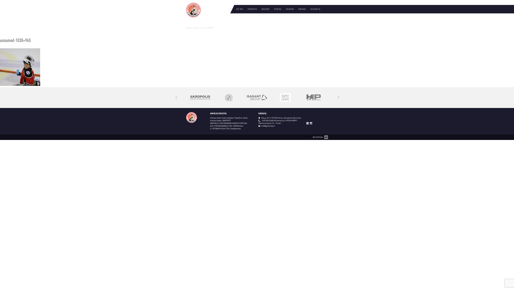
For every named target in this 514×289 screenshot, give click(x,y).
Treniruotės (252, 9)
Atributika (290, 9)
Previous (176, 98)
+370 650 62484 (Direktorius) (273, 120)
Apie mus (239, 9)
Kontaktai (302, 9)
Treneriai (277, 9)
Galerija (195, 28)
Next (338, 98)
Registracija (315, 9)
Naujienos (265, 9)
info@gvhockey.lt (268, 126)
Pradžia (189, 28)
